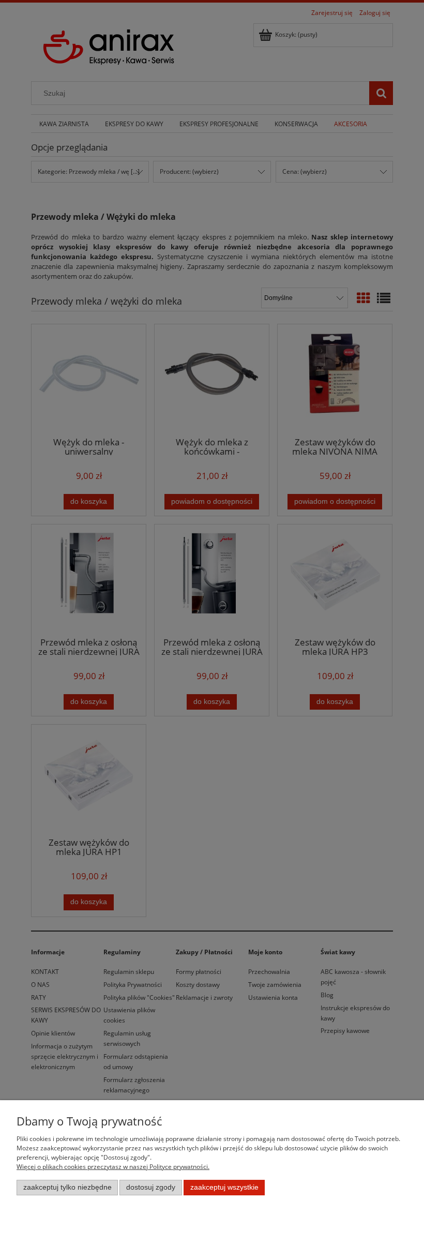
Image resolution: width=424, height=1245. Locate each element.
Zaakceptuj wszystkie (224, 1187)
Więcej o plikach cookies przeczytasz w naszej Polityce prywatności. (113, 1166)
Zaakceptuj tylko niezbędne (67, 1187)
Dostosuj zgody (150, 1187)
